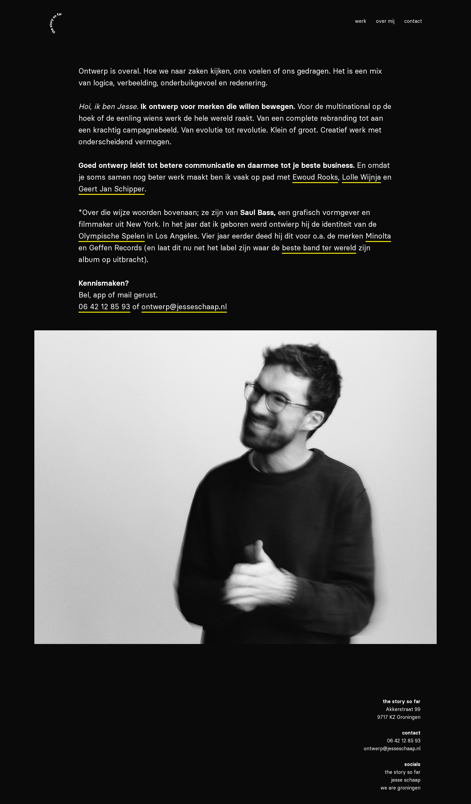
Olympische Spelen (111, 236)
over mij (385, 21)
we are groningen (400, 788)
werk (360, 21)
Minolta (378, 236)
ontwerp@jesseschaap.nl (184, 306)
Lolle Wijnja (361, 177)
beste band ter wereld (319, 247)
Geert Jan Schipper (111, 188)
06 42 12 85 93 (104, 306)
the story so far (402, 772)
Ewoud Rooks (315, 177)
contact (413, 21)
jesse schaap (405, 780)
